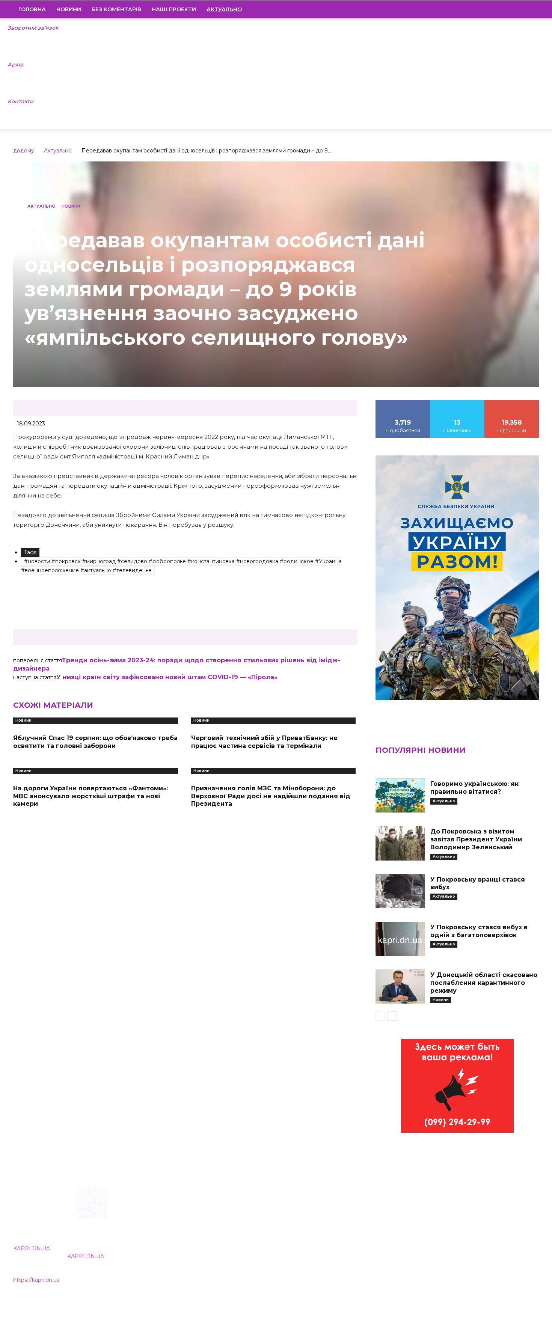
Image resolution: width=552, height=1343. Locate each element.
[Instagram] (495, 9)
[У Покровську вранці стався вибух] (400, 891)
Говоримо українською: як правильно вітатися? (474, 787)
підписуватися (512, 402)
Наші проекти (174, 9)
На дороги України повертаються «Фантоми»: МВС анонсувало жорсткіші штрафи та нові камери (90, 796)
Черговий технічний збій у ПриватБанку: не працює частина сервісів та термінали (264, 741)
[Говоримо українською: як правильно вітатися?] (400, 795)
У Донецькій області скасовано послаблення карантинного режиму (483, 982)
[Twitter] (520, 9)
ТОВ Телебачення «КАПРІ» (232, 1235)
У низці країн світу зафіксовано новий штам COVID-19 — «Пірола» (167, 677)
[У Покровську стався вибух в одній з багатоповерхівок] (400, 939)
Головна (32, 9)
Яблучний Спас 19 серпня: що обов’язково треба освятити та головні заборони (95, 741)
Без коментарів (116, 9)
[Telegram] (507, 9)
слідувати (457, 402)
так (402, 402)
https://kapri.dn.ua (36, 1280)
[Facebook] (482, 9)
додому (23, 150)
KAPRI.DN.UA (31, 1248)
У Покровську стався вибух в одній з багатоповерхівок (479, 931)
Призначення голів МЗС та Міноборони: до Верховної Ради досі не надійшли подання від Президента (270, 796)
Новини (68, 9)
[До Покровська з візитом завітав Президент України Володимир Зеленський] (400, 843)
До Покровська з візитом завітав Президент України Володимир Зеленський (476, 839)
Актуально (58, 150)
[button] (530, 9)
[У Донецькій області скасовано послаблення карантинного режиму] (400, 986)
